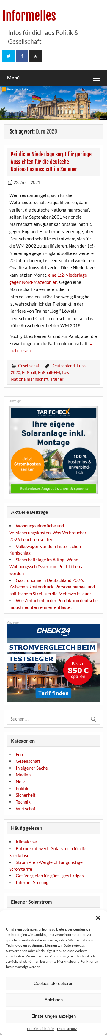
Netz (20, 781)
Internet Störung (32, 882)
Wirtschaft (26, 808)
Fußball (29, 372)
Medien (23, 774)
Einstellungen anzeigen (53, 1016)
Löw (66, 372)
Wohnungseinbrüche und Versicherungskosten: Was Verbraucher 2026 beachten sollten (47, 532)
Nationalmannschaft (29, 378)
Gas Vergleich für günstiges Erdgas (50, 875)
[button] (98, 918)
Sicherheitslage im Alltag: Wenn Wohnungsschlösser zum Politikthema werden (46, 566)
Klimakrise (26, 841)
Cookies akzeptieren (53, 983)
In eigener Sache (32, 768)
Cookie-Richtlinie (40, 1028)
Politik (22, 788)
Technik (23, 801)
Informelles (29, 16)
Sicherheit (26, 795)
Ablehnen (54, 999)
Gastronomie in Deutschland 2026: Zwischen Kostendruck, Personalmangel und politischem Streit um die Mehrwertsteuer (52, 586)
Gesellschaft (29, 365)
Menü (13, 77)
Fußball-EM (49, 372)
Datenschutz (67, 1028)
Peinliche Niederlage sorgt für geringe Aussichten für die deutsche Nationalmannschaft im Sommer (51, 162)
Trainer (57, 378)
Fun (19, 754)
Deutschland (63, 365)
